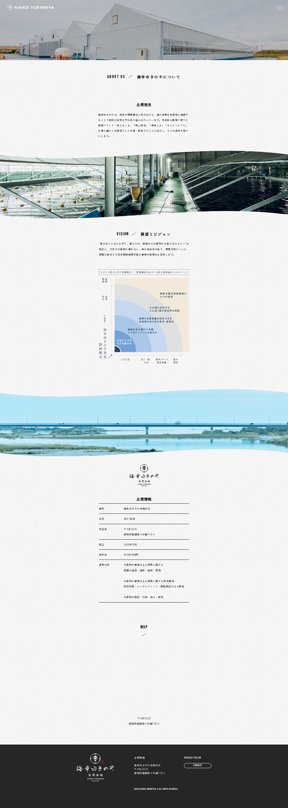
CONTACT (197, 765)
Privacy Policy (192, 757)
